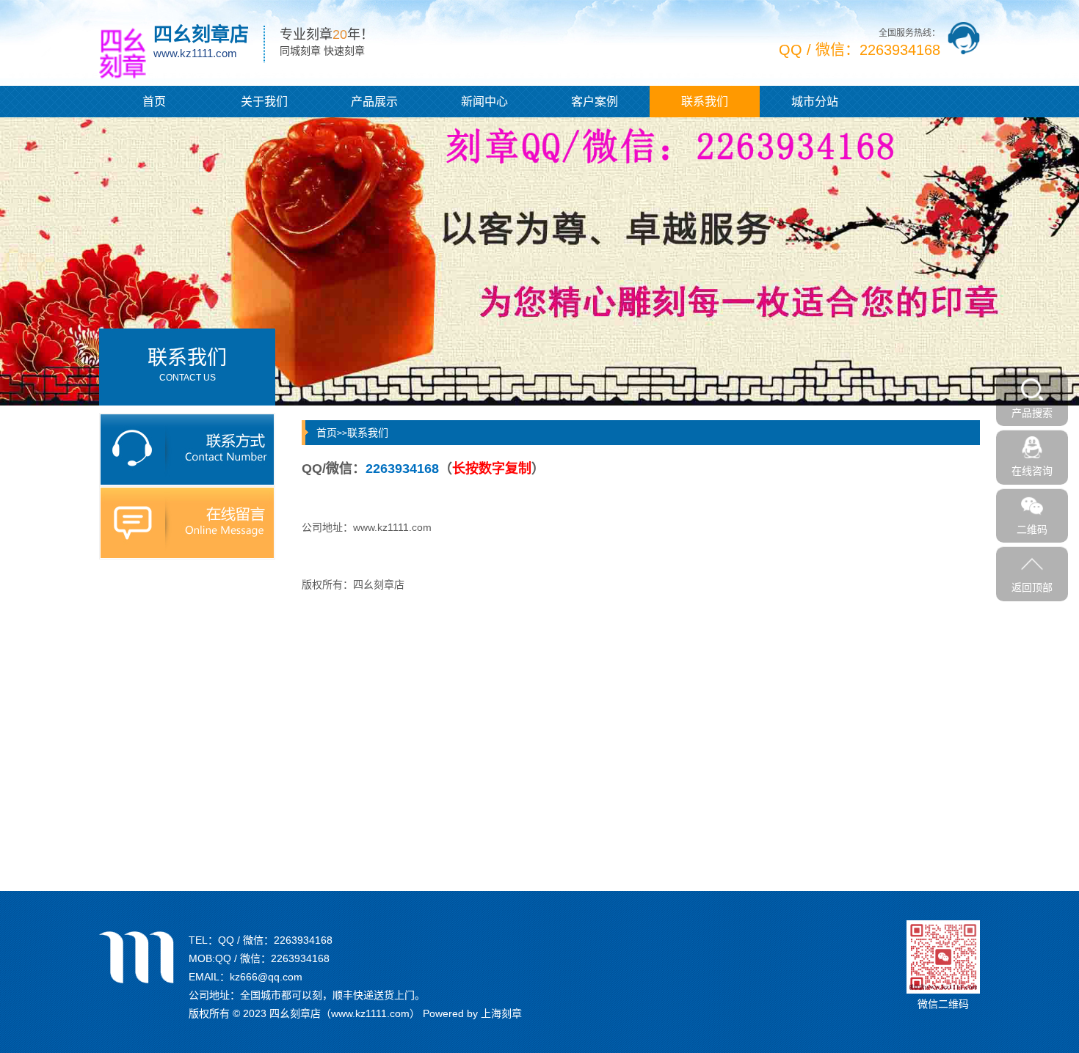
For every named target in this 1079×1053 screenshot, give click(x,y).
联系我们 (704, 101)
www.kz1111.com (392, 527)
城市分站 (814, 101)
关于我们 (264, 101)
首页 (154, 101)
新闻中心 (484, 101)
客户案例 (594, 101)
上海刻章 (501, 1013)
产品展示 (374, 101)
